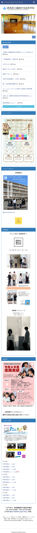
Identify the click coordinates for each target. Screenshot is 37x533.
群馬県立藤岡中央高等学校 (13, 2)
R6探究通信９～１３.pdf (9, 482)
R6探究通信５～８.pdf (9, 479)
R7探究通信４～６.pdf (9, 466)
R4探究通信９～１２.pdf (9, 500)
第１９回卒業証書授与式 (10, 84)
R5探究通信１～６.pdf (9, 487)
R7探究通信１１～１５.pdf (10, 472)
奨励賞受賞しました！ (9, 103)
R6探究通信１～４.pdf (9, 477)
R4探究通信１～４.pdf (9, 495)
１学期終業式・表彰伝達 (10, 59)
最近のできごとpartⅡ (9, 69)
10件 (5, 47)
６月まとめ (6, 64)
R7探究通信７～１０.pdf (9, 469)
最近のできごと (7, 74)
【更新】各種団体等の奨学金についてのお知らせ (18, 52)
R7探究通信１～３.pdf (9, 464)
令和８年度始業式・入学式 (11, 79)
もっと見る (18, 106)
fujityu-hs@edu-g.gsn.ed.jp (18, 511)
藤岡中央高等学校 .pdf (9, 212)
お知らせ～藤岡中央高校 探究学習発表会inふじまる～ (19, 96)
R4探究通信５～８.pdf (9, 498)
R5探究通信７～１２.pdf (9, 490)
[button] (3, 24)
